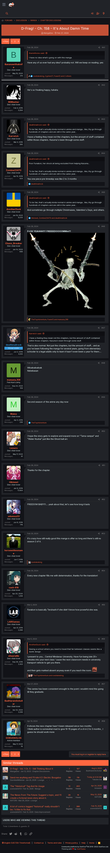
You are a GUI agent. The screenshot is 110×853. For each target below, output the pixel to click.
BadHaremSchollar (94, 771)
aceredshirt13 (16, 789)
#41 (103, 47)
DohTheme (81, 849)
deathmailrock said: (38, 125)
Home (91, 843)
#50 (103, 431)
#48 (103, 363)
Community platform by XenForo (85, 847)
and (48, 675)
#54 (103, 571)
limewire (98, 788)
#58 (103, 721)
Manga (38, 789)
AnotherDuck (13, 209)
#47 (103, 328)
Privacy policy (71, 843)
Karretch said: (35, 333)
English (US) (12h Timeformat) (17, 843)
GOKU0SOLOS (13, 738)
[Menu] (4, 4)
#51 (103, 465)
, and (49, 218)
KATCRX (13, 800)
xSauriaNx (13, 656)
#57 (103, 684)
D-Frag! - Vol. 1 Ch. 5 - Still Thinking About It (31, 768)
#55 (103, 605)
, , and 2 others (52, 76)
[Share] (99, 47)
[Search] (7, 13)
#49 (103, 397)
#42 (103, 85)
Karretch (13, 136)
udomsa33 (13, 516)
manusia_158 (13, 379)
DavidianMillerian (17, 780)
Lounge (41, 780)
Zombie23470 (13, 170)
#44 (103, 153)
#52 (103, 499)
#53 (103, 533)
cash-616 (14, 587)
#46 (103, 226)
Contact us (39, 843)
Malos (13, 414)
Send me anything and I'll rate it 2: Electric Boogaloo (35, 777)
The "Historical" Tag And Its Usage (27, 786)
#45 (103, 192)
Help (83, 843)
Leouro (14, 448)
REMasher (13, 102)
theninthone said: (37, 53)
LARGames (14, 621)
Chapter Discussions (41, 771)
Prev (6, 41)
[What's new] (104, 13)
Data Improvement (42, 812)
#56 (103, 639)
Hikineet (13, 482)
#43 (103, 119)
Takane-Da (97, 779)
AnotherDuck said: (37, 644)
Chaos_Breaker (13, 243)
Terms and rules (54, 843)
